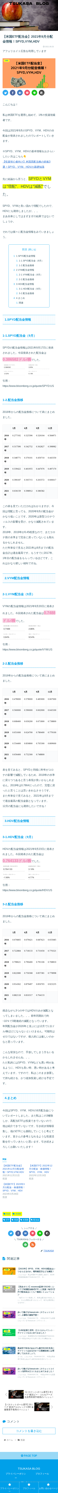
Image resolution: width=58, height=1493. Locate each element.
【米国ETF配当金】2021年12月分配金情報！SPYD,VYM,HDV (13, 1168)
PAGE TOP (30, 1455)
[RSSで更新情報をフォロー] (32, 1244)
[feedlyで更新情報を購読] (25, 1244)
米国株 (18, 1214)
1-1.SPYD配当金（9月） (31, 260)
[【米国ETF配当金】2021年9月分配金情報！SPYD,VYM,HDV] (20, 92)
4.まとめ (20, 298)
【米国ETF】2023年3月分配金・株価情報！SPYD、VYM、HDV (14, 1187)
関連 (21, 302)
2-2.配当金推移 (26, 279)
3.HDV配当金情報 (25, 284)
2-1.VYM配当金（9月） (31, 274)
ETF (7, 1220)
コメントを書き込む (29, 1431)
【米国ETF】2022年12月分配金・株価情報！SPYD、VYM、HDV (40, 1168)
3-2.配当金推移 (26, 293)
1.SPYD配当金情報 (25, 256)
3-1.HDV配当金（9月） (30, 288)
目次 (24, 249)
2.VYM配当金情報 (25, 270)
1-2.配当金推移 (26, 265)
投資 (8, 1214)
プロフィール (42, 1473)
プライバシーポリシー (16, 1475)
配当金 (36, 1220)
